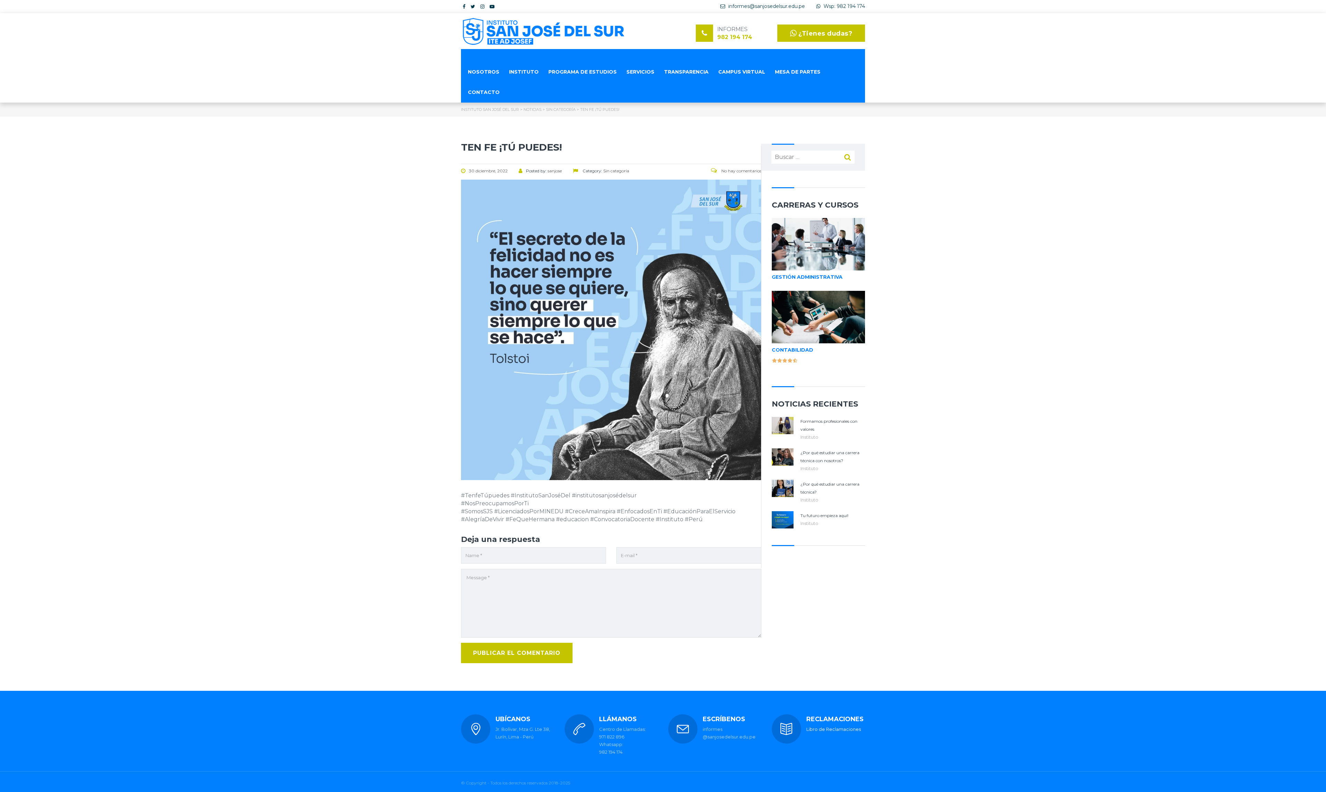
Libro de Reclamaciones (833, 729)
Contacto (484, 92)
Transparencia (686, 72)
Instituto (809, 437)
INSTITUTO (524, 72)
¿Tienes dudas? (825, 33)
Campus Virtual (741, 72)
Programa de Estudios (582, 72)
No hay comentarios (740, 170)
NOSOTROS (483, 72)
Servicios (640, 72)
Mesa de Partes (797, 72)
